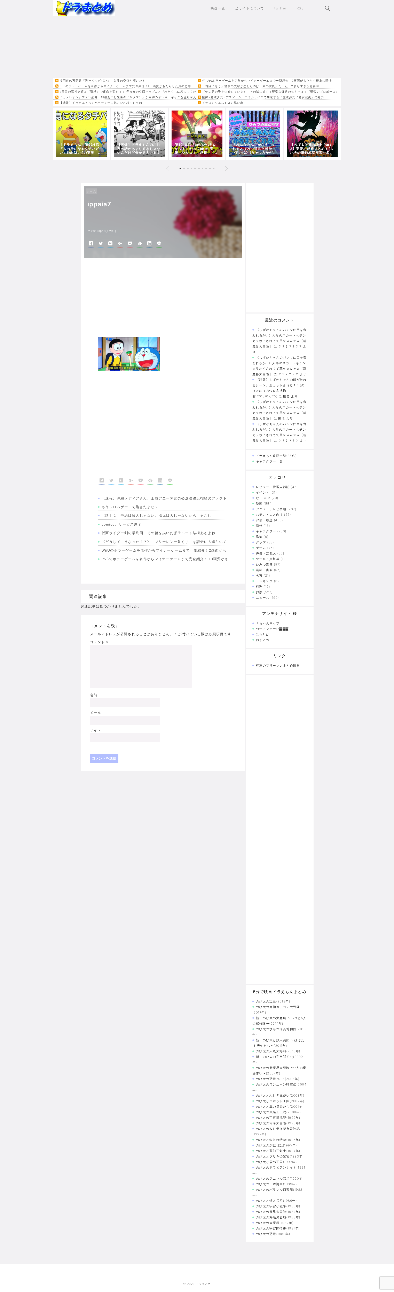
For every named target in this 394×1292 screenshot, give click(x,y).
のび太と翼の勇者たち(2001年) (280, 1106)
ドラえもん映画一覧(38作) (276, 456)
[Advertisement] (197, 47)
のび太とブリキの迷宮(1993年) (280, 1156)
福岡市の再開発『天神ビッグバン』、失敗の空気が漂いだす (102, 80)
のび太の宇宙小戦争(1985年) (278, 1206)
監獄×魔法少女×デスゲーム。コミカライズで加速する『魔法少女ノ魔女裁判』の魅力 (263, 97)
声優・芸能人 (266, 553)
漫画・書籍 (264, 570)
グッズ (261, 542)
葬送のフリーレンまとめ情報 (278, 665)
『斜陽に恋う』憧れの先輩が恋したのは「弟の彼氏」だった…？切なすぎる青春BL (261, 86)
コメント (99, 642)
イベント (262, 492)
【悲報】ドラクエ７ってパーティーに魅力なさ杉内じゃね (101, 102)
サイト (95, 730)
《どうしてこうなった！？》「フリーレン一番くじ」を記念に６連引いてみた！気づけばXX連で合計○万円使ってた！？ (205, 542)
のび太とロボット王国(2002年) (280, 1101)
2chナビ (262, 634)
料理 (259, 586)
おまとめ (262, 640)
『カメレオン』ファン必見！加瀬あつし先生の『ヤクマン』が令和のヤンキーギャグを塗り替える (129, 97)
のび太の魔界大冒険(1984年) (278, 1212)
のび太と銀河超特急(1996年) (278, 1140)
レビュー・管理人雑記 (273, 487)
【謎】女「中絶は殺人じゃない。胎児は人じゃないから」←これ (157, 515)
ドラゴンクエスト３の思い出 (223, 102)
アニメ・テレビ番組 (271, 509)
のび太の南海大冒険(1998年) (278, 1123)
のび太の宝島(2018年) (273, 1001)
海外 (259, 526)
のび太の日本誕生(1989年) (276, 1184)
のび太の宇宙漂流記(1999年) (278, 1118)
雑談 (259, 592)
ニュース (262, 598)
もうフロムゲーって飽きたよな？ (130, 507)
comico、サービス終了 (122, 524)
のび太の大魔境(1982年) (275, 1223)
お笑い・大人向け (269, 515)
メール (95, 713)
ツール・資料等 (268, 559)
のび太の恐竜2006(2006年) (278, 1079)
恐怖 (259, 537)
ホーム (91, 191)
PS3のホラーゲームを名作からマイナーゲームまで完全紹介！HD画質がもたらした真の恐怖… (127, 86)
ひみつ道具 (264, 564)
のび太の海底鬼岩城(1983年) (278, 1217)
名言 (259, 575)
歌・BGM (263, 498)
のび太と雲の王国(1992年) (276, 1162)
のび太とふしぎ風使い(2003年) (280, 1095)
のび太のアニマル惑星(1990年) (280, 1178)
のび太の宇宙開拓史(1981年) (278, 1228)
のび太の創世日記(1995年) (276, 1145)
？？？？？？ (288, 440)
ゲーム (261, 548)
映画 (259, 503)
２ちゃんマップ (268, 623)
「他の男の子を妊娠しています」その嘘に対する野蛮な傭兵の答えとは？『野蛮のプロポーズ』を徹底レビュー (281, 91)
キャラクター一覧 (269, 461)
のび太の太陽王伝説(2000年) (278, 1112)
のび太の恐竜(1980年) (273, 1234)
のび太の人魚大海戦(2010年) (278, 1051)
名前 (93, 695)
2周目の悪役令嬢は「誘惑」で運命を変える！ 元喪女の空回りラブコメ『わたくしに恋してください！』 (134, 91)
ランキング (264, 581)
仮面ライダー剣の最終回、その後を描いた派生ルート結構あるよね (158, 533)
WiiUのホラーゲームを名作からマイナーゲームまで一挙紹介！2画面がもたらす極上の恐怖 (267, 80)
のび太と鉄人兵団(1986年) (276, 1201)
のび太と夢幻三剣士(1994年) (278, 1151)
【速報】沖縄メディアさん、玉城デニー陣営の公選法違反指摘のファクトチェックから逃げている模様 (189, 498)
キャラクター (266, 531)
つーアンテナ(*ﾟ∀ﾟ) (273, 629)
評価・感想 (264, 520)
